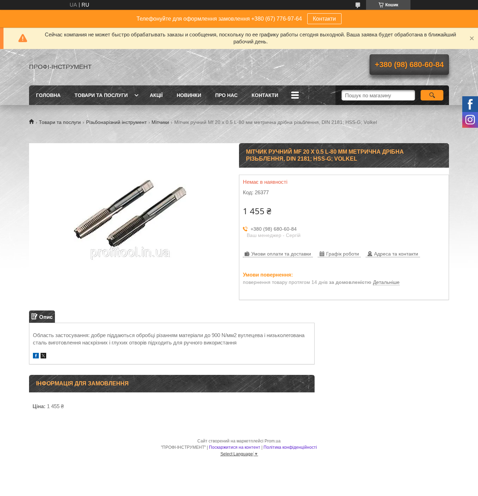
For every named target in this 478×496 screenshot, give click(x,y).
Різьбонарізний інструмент (116, 122)
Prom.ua (273, 441)
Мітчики (160, 122)
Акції (156, 95)
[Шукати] (432, 95)
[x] (43, 356)
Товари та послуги (101, 95)
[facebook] (36, 356)
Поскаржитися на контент (234, 447)
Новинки (189, 95)
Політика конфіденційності (290, 447)
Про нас (226, 95)
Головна (48, 95)
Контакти (324, 19)
